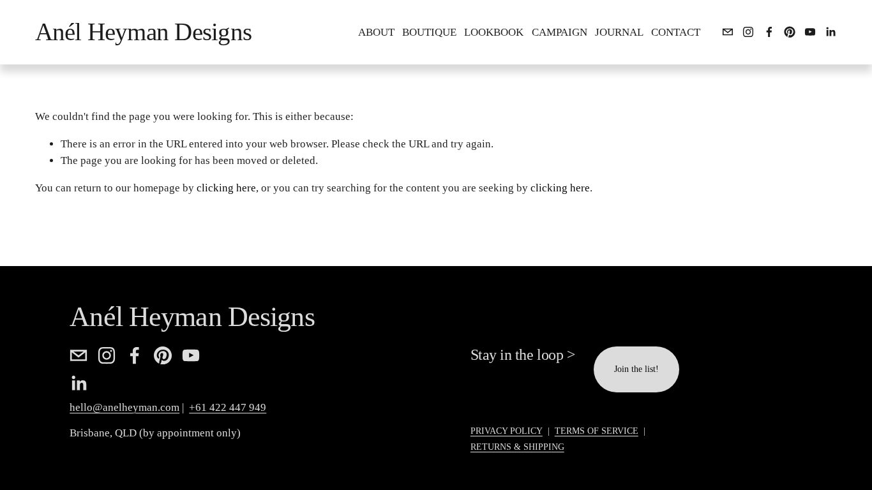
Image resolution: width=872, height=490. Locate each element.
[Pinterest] (789, 32)
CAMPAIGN (559, 32)
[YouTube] (810, 32)
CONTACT (675, 32)
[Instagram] (748, 32)
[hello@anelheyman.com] (727, 32)
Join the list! (636, 369)
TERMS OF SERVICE (596, 431)
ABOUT (376, 32)
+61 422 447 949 (227, 407)
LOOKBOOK (493, 32)
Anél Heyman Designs (143, 32)
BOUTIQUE (429, 32)
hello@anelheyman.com (124, 407)
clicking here (226, 188)
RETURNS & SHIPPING (517, 447)
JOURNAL (619, 32)
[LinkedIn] (830, 32)
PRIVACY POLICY (506, 431)
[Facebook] (769, 32)
